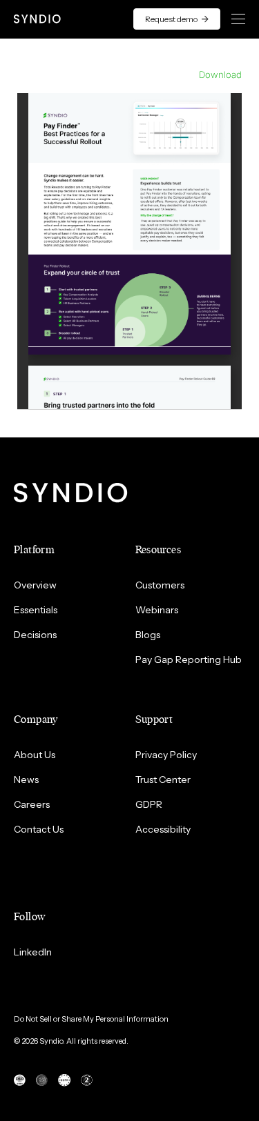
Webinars (156, 610)
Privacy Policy (166, 754)
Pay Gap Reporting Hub (188, 659)
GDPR (148, 804)
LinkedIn (33, 952)
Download (220, 74)
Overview (35, 585)
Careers (32, 804)
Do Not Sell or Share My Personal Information (91, 1019)
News (26, 779)
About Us (34, 754)
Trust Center (163, 779)
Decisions (35, 634)
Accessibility (163, 829)
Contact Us (39, 829)
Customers (159, 585)
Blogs (147, 634)
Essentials (35, 610)
